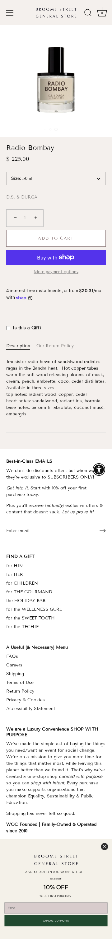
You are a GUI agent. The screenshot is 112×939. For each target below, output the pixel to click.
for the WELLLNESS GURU (34, 609)
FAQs (12, 656)
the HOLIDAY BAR (26, 600)
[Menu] (10, 13)
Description (18, 345)
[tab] (21, 346)
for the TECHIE (22, 626)
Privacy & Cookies (25, 700)
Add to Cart (56, 238)
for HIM (15, 565)
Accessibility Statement (30, 708)
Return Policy (20, 691)
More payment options (56, 271)
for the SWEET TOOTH (30, 618)
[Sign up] (103, 531)
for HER (14, 574)
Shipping (15, 673)
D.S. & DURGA (21, 197)
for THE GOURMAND (29, 592)
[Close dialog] (104, 846)
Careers (14, 665)
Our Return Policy (55, 345)
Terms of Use (20, 682)
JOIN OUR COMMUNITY (56, 920)
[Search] (88, 14)
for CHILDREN (22, 583)
